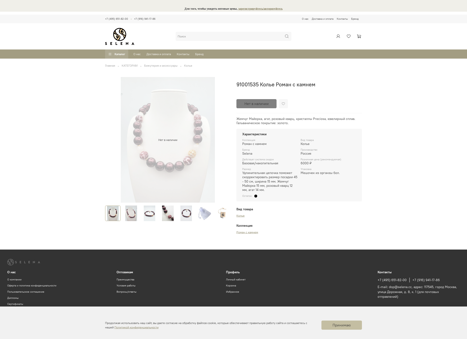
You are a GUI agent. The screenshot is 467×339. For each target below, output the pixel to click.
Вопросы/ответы (126, 291)
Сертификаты (15, 304)
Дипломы (13, 298)
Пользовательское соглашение (25, 291)
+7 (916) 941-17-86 (144, 18)
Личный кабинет (236, 279)
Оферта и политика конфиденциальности (31, 285)
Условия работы (126, 285)
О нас (305, 18)
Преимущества (125, 279)
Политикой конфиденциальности (136, 327)
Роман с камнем (247, 232)
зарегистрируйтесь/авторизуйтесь (260, 8)
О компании (14, 279)
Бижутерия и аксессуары (160, 65)
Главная (110, 65)
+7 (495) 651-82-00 (116, 18)
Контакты (342, 18)
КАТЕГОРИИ (130, 65)
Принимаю (342, 325)
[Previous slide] (111, 139)
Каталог (120, 54)
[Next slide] (224, 139)
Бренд (355, 18)
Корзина (231, 285)
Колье (188, 65)
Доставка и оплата (322, 18)
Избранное (232, 291)
